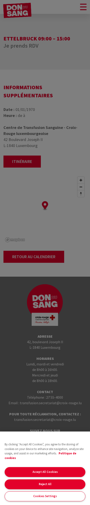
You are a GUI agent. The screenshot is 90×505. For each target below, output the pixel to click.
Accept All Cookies (45, 472)
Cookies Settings (45, 496)
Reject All (45, 484)
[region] (45, 468)
